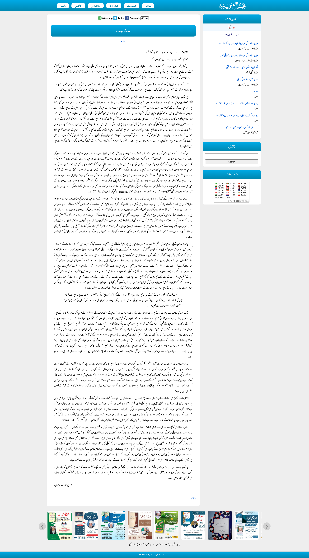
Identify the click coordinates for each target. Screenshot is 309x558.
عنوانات (113, 6)
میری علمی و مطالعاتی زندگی (247, 79)
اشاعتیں (95, 6)
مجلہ (148, 6)
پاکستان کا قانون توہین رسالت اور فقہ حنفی (242, 67)
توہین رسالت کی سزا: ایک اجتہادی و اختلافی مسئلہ (239, 55)
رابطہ (63, 6)
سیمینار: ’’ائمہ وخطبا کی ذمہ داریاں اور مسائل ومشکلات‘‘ (236, 115)
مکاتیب (192, 498)
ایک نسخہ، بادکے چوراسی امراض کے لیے (242, 127)
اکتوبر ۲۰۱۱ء (231, 19)
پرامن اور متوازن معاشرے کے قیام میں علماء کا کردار (237, 103)
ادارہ (123, 41)
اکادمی (78, 6)
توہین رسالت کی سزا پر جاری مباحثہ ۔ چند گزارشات (238, 43)
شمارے (131, 6)
